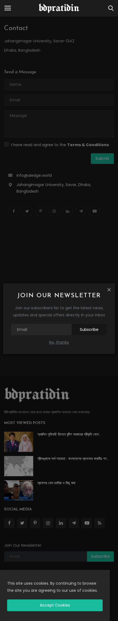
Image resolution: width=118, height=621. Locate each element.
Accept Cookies (55, 605)
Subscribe (89, 329)
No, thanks (59, 342)
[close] (104, 576)
